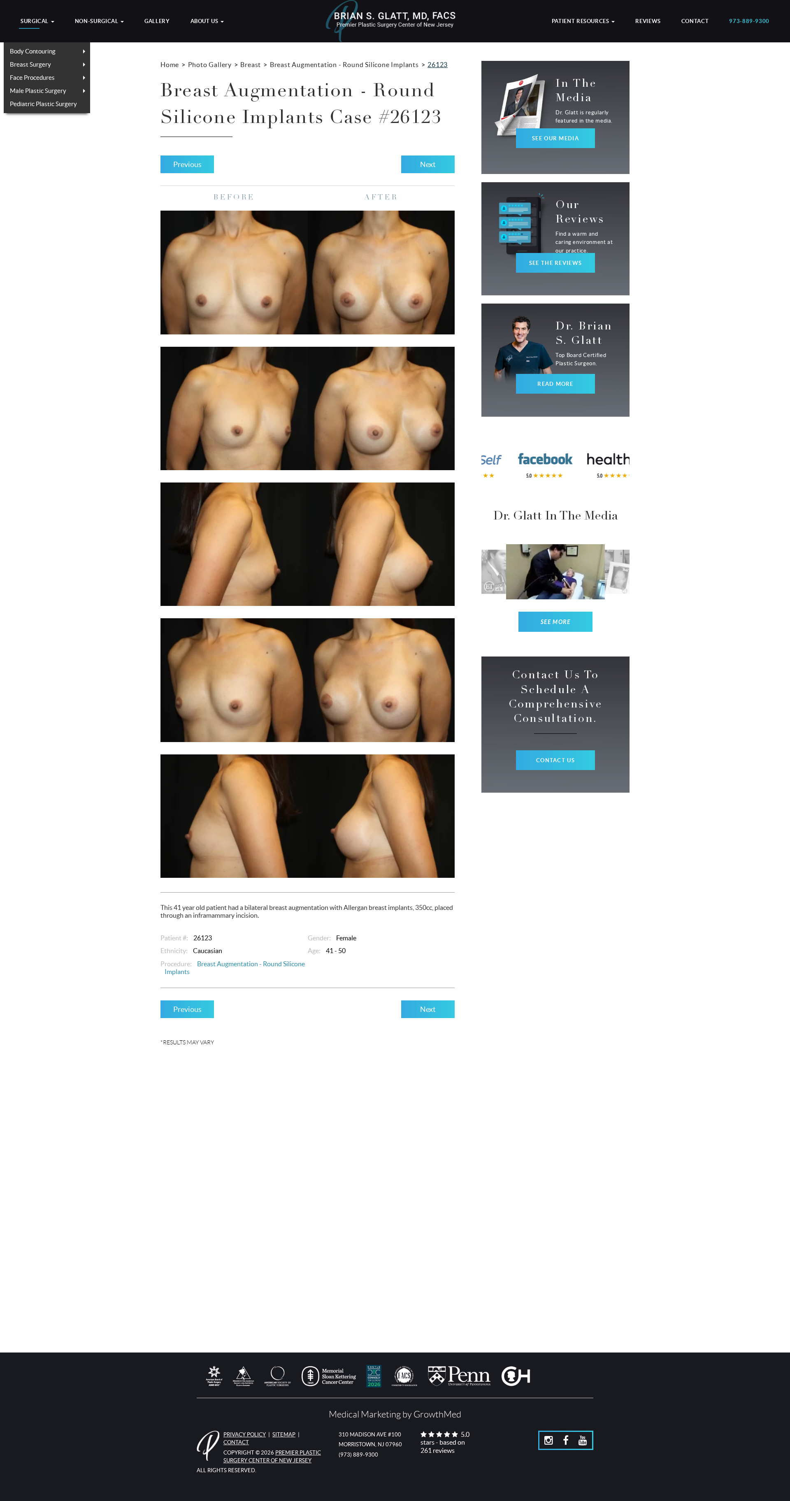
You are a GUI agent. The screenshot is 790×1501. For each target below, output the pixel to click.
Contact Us (555, 760)
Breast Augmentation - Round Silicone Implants (344, 64)
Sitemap (283, 1434)
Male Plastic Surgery (38, 90)
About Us (205, 21)
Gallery (157, 21)
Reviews (647, 21)
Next (428, 164)
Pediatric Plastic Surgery (43, 103)
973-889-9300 (749, 21)
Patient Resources (581, 21)
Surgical (35, 21)
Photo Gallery (210, 64)
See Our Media (555, 138)
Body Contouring (33, 51)
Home (169, 64)
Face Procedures (32, 77)
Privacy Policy (244, 1434)
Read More (555, 384)
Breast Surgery (30, 64)
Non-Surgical (97, 21)
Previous (187, 164)
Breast (250, 64)
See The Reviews (555, 263)
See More (556, 622)
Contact (695, 21)
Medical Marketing (365, 1414)
